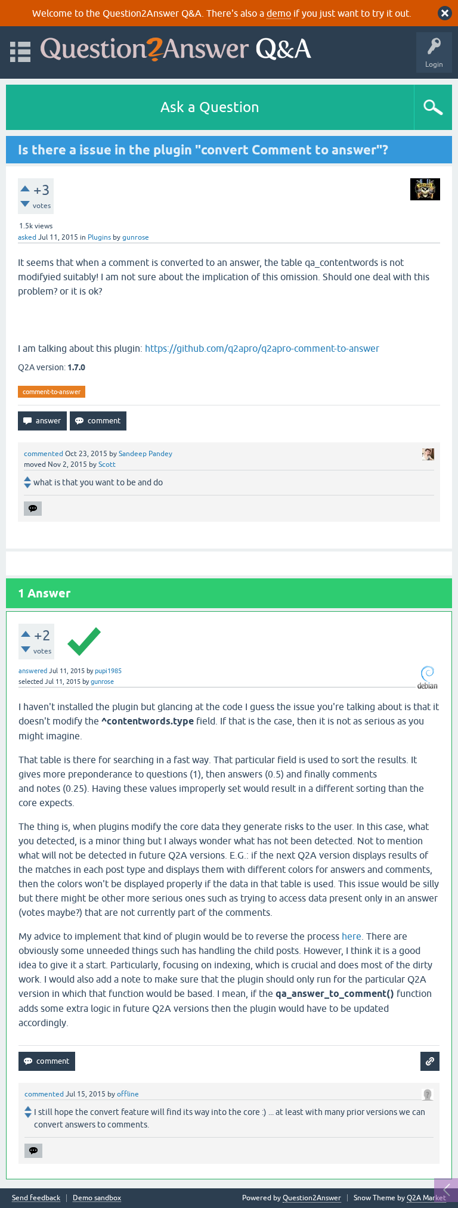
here (351, 936)
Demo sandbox (97, 1198)
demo (279, 13)
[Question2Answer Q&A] (176, 46)
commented (43, 454)
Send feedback (36, 1198)
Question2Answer (312, 1198)
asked (27, 237)
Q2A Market (426, 1198)
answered (32, 670)
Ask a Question (209, 107)
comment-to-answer (52, 391)
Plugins (99, 237)
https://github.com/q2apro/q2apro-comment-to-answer (262, 348)
